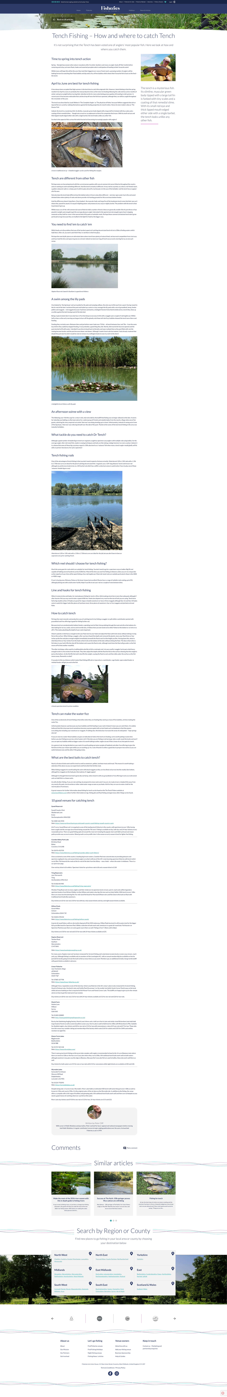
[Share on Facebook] (1, 1049)
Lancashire (84, 1259)
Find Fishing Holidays (95, 1349)
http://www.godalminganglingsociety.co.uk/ (70, 1018)
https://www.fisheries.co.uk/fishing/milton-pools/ (72, 919)
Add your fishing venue (123, 1349)
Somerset (85, 1289)
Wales (145, 1289)
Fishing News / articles (95, 1356)
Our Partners (64, 1353)
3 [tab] (116, 1221)
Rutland (122, 1276)
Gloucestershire (76, 1289)
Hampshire (116, 1289)
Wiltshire (57, 1291)
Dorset (63, 1289)
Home (79, 10)
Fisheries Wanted (141, 2)
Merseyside (58, 1261)
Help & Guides (120, 1356)
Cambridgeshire (151, 1274)
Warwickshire (66, 1274)
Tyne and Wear (101, 1259)
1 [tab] (111, 1221)
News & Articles (145, 10)
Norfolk (139, 1276)
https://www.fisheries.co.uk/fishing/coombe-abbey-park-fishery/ (77, 853)
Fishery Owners (159, 2)
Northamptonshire (102, 1276)
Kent (122, 1289)
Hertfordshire (166, 1274)
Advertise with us (121, 1346)
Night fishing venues (95, 1353)
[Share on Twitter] (1, 1052)
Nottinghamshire (113, 1276)
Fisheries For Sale (129, 2)
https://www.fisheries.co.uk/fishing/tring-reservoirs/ (73, 886)
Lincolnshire (117, 1274)
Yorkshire (140, 1259)
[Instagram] (117, 1373)
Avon (62, 1291)
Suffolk (145, 1276)
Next (174, 1318)
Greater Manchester (74, 1259)
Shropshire (57, 1274)
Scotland (140, 1289)
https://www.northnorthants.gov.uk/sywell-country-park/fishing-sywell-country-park (84, 823)
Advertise (150, 2)
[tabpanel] (71, 1194)
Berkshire (107, 1291)
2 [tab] (113, 1221)
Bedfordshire (141, 1274)
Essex (159, 1274)
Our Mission (64, 1349)
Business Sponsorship (122, 1353)
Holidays (132, 10)
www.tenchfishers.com (59, 793)
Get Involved (64, 1356)
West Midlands (79, 1276)
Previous (52, 1318)
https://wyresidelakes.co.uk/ (65, 1085)
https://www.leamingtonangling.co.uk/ (68, 950)
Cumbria (64, 1259)
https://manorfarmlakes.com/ (65, 1049)
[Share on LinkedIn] (1, 1059)
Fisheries (89, 10)
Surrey (113, 1291)
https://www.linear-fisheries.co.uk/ (67, 982)
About (121, 2)
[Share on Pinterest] (1, 1055)
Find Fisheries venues (95, 1346)
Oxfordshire (100, 1291)
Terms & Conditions (107, 1368)
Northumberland (122, 1259)
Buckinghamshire (101, 1289)
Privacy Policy (120, 1368)
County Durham (111, 1259)
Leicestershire (108, 1274)
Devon (68, 1289)
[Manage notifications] (222, 1393)
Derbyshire (99, 1274)
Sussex (110, 1289)
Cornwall (57, 1289)
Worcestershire (77, 1274)
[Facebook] (110, 1373)
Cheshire (57, 1259)
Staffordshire (58, 1276)
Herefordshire (68, 1276)
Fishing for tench (156, 1198)
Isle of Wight (120, 1291)
